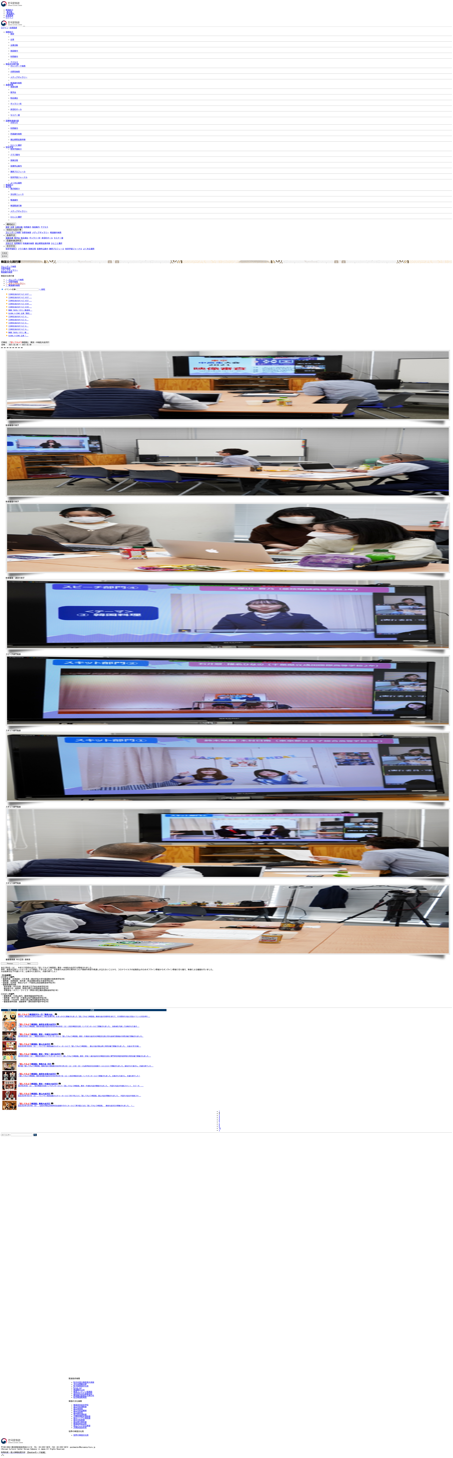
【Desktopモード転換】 (36, 1452)
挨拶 (12, 34)
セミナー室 (15, 115)
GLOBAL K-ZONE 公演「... (18, 336)
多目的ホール (16, 109)
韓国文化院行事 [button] (12, 64)
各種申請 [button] (9, 85)
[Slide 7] (19, 347)
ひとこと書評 (16, 145)
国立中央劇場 (79, 1420)
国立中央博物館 (80, 1407)
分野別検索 (15, 72)
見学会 (13, 92)
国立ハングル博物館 (81, 1418)
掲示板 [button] (8, 187)
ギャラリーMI (16, 104)
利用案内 (14, 56)
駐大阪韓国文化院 (80, 1386)
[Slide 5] (13, 347)
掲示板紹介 (15, 189)
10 (220, 1128)
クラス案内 (15, 155)
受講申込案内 (16, 166)
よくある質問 (16, 183)
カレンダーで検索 (17, 66)
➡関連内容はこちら (9, 1005)
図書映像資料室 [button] (12, 121)
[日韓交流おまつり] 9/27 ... (20, 294)
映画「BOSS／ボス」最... (18, 332)
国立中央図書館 (80, 1411)
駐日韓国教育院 (80, 1397)
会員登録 (9, 16)
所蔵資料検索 (16, 134)
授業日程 (14, 160)
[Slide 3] (7, 347)
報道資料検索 (16, 83)
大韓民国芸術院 (80, 1428)
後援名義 (14, 87)
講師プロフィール (17, 172)
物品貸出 (14, 98)
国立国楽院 (78, 1412)
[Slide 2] (5, 347)
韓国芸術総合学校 (80, 1405)
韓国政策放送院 (80, 1424)
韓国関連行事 (16, 206)
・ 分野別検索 (12, 282)
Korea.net (77, 1388)
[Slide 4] (10, 347)
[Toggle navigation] (24, 26)
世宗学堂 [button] (9, 147)
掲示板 (9, 12)
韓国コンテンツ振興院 (82, 1392)
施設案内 (14, 51)
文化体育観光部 (80, 1384)
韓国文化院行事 (14, 230)
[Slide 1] (2, 347)
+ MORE (42, 289)
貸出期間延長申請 (17, 139)
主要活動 (14, 45)
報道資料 (10, 14)
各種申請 (11, 235)
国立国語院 (78, 1409)
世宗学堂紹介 (16, 149)
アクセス (14, 62)
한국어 (21, 28)
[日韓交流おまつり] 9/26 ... (20, 304)
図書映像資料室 (14, 240)
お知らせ (14, 123)
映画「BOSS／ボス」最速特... (20, 310)
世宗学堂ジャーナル (18, 177)
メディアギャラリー (18, 77)
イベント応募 (10, 289)
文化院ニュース (17, 194)
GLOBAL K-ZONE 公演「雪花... (20, 313)
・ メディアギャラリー (15, 283)
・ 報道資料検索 (13, 285)
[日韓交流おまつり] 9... (18, 316)
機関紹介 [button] (9, 32)
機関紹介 (11, 224)
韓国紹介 (9, 10)
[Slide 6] (16, 347)
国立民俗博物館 (80, 1414)
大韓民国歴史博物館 (81, 1416)
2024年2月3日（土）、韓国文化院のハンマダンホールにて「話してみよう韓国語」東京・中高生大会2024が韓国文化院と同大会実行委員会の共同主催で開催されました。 (81, 1036)
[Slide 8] (22, 347)
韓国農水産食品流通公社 (83, 1395)
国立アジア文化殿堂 (81, 1426)
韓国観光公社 (79, 1390)
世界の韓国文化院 (80, 1435)
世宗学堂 (11, 246)
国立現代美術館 (80, 1422)
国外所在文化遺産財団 (82, 1394)
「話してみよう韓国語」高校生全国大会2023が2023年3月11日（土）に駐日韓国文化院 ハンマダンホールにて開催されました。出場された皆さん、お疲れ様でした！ (79, 1076)
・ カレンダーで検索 (15, 280)
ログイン (9, 17)
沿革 (12, 39)
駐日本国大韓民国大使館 (83, 1382)
